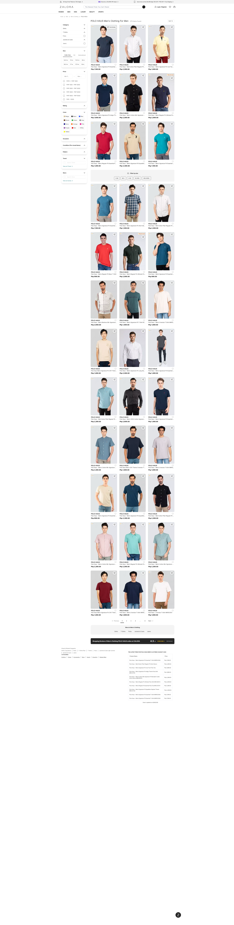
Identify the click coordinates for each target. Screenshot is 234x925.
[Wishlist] (170, 7)
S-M (117, 178)
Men (68, 12)
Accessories (76, 657)
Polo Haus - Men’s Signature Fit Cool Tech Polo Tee (142, 667)
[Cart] (174, 7)
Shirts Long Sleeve (66, 650)
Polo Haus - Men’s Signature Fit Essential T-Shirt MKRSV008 (144, 660)
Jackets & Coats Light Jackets (107, 650)
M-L (123, 178)
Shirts (116, 631)
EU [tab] (74, 55)
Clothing (63, 657)
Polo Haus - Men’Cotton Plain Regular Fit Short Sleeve (143, 664)
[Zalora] (66, 7)
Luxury (83, 12)
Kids (75, 12)
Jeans (149, 631)
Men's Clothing (74, 16)
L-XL (130, 178)
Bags (83, 657)
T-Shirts (123, 631)
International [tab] (82, 55)
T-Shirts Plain (82, 650)
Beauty (92, 12)
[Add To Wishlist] (115, 65)
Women (61, 12)
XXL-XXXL (146, 178)
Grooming (94, 657)
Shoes (69, 657)
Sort (170, 21)
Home (61, 16)
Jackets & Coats (139, 631)
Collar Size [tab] (67, 55)
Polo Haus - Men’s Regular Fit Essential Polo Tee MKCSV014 (144, 685)
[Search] (143, 6)
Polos (130, 631)
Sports (100, 12)
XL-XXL (137, 178)
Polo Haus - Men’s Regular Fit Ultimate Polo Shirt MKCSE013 (144, 682)
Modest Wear (103, 657)
